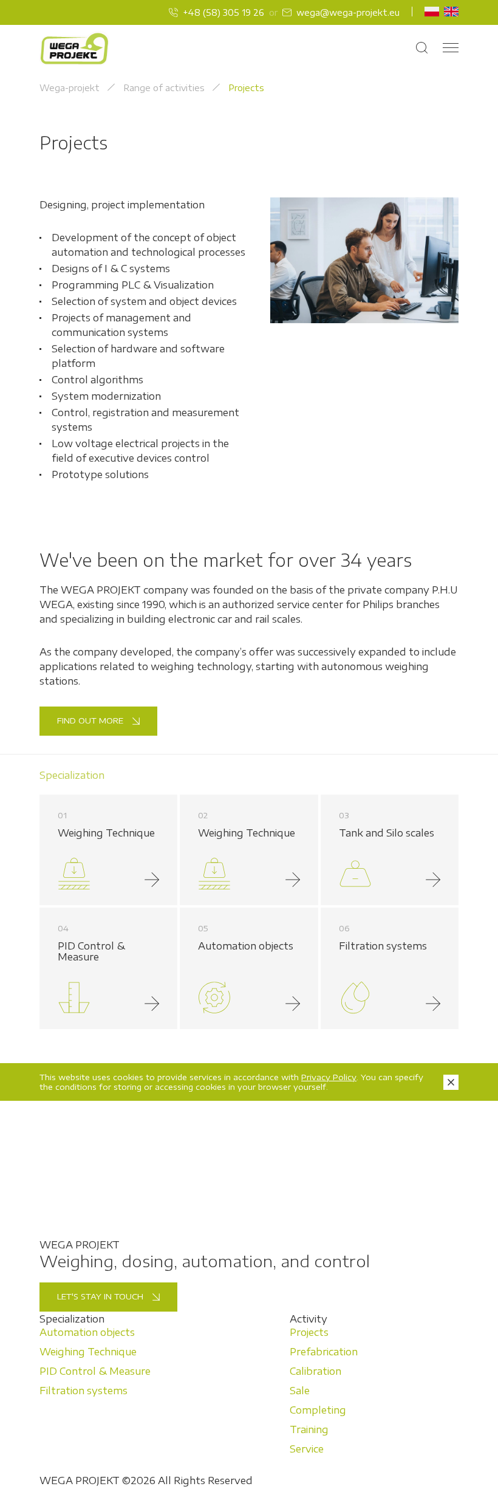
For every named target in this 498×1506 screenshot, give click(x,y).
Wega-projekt (69, 88)
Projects (309, 1332)
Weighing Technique (88, 1352)
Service (307, 1449)
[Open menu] (451, 48)
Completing (318, 1410)
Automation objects (87, 1332)
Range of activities (164, 88)
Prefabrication (324, 1352)
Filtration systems (83, 1390)
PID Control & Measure (95, 1371)
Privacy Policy (328, 1077)
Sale (300, 1390)
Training (309, 1429)
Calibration (315, 1371)
